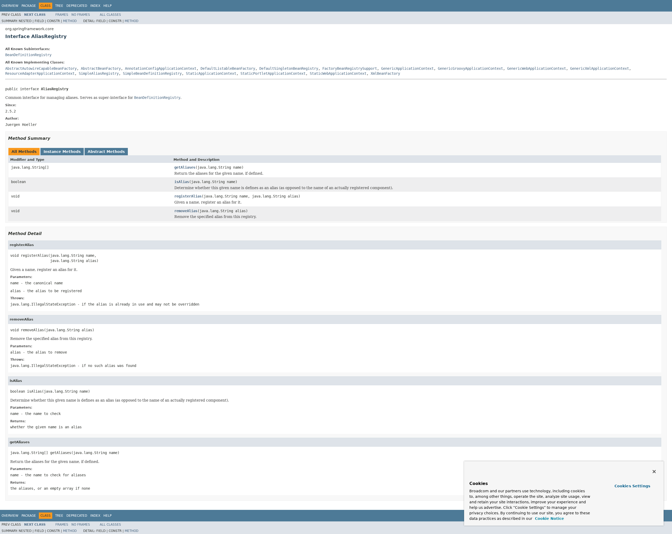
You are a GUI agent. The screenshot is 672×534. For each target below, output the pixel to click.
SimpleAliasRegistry (99, 73)
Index (95, 6)
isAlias (181, 182)
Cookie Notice (549, 518)
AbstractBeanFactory (101, 68)
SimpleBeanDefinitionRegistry (152, 73)
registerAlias (188, 196)
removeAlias (185, 211)
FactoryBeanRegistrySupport (349, 68)
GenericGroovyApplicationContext (470, 68)
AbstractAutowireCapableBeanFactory (41, 68)
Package (29, 6)
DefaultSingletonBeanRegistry (288, 68)
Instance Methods (62, 151)
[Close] (654, 471)
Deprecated (76, 6)
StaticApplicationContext (211, 73)
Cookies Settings (632, 486)
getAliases (184, 167)
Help (107, 6)
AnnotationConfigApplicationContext (160, 68)
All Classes (110, 15)
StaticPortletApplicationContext (273, 73)
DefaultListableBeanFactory (228, 68)
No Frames (80, 15)
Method (70, 21)
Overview (10, 6)
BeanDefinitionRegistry (28, 55)
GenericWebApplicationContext (536, 68)
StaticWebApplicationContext (338, 73)
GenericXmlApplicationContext (599, 68)
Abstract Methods (106, 151)
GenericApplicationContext (407, 68)
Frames (61, 15)
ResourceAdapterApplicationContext (40, 73)
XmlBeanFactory (385, 73)
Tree (59, 6)
